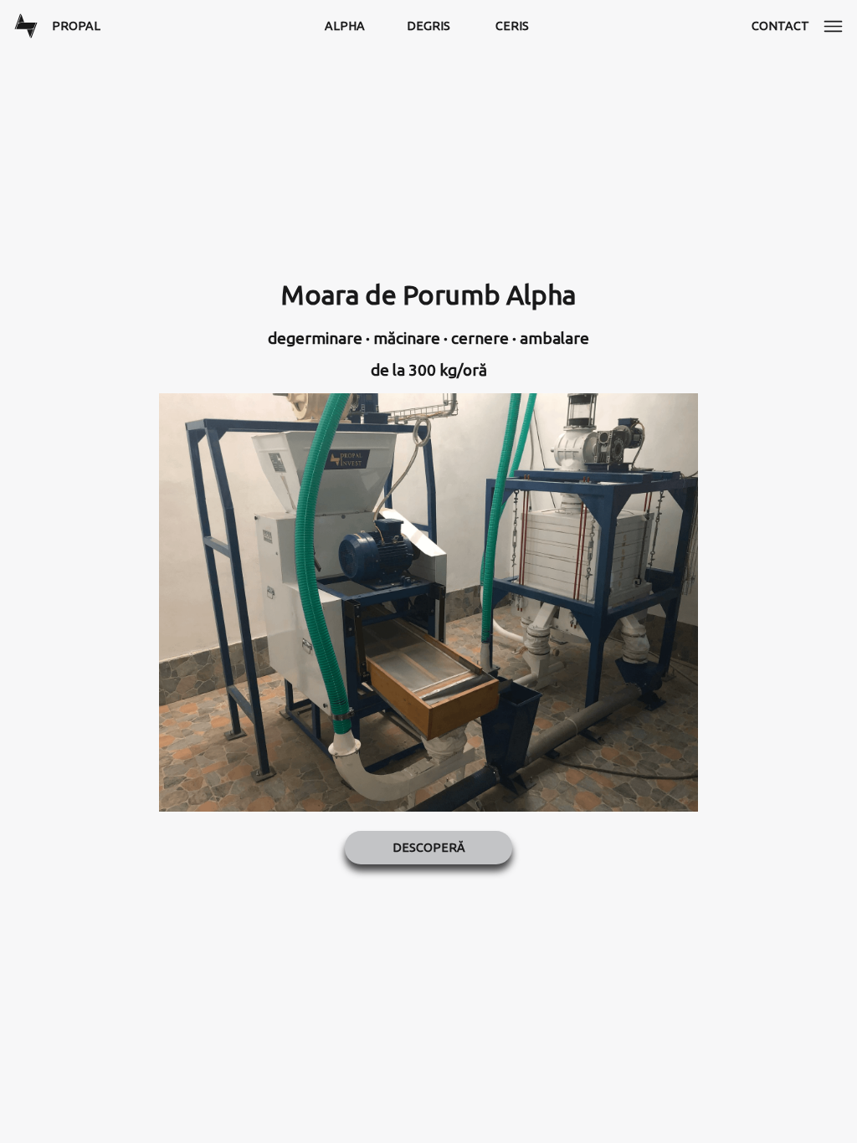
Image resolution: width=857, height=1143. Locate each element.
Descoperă (429, 847)
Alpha (345, 26)
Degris (428, 26)
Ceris (512, 26)
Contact (780, 26)
